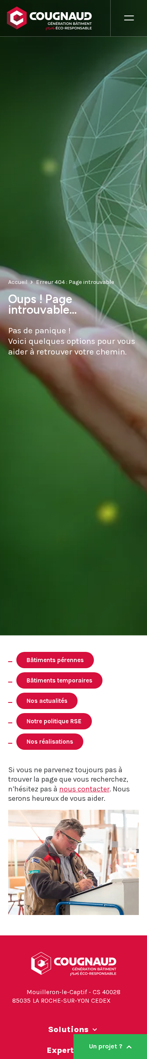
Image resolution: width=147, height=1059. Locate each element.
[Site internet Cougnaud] (58, 18)
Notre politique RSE (54, 721)
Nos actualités (47, 701)
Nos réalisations (50, 741)
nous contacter (84, 788)
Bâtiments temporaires (59, 680)
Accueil (17, 281)
